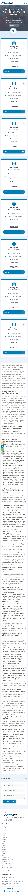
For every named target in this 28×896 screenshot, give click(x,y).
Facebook (4, 837)
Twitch (3, 841)
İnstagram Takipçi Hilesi (7, 859)
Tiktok (3, 831)
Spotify (3, 847)
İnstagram (4, 829)
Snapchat (4, 849)
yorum (3, 411)
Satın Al (6, 71)
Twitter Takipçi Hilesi (6, 863)
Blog (3, 855)
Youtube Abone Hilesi (7, 865)
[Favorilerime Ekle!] (23, 43)
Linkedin (4, 845)
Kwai (3, 843)
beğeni (21, 409)
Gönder (7, 801)
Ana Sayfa (4, 827)
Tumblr (3, 853)
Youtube (4, 833)
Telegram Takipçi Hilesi (7, 870)
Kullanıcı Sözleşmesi (7, 857)
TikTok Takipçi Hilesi (6, 861)
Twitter (3, 835)
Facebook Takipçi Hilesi (7, 867)
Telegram (4, 839)
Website (4, 851)
